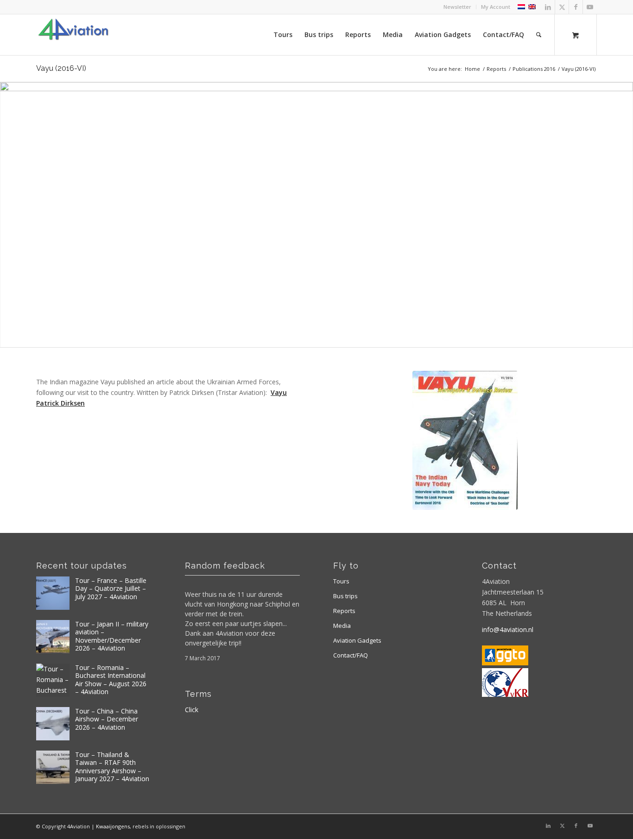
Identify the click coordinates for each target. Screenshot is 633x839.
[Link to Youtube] (590, 7)
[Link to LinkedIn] (548, 7)
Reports (344, 611)
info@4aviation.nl (507, 629)
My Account (495, 6)
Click (191, 709)
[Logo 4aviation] (73, 34)
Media (342, 625)
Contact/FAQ (350, 655)
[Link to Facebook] (575, 7)
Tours (341, 581)
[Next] (625, 214)
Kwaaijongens (113, 826)
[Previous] (8, 214)
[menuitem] (457, 7)
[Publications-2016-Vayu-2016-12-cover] (465, 440)
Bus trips (345, 596)
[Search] (538, 34)
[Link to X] (562, 7)
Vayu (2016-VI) (61, 68)
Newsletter (457, 6)
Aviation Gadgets (357, 640)
